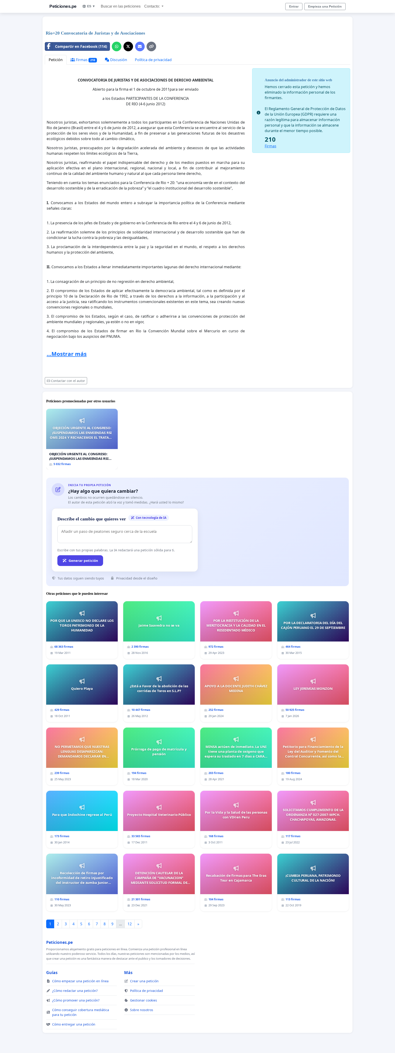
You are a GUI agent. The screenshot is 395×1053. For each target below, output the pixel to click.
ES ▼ (91, 6)
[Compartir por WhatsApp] (116, 46)
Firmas (85, 59)
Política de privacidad (153, 59)
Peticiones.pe (63, 6)
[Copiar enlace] (151, 46)
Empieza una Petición (325, 6)
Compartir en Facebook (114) (81, 46)
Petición (56, 59)
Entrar (294, 6)
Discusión (118, 59)
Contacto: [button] (152, 6)
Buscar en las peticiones (121, 6)
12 (130, 923)
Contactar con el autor (68, 381)
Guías (52, 972)
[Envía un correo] (140, 46)
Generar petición (83, 560)
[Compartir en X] (128, 46)
